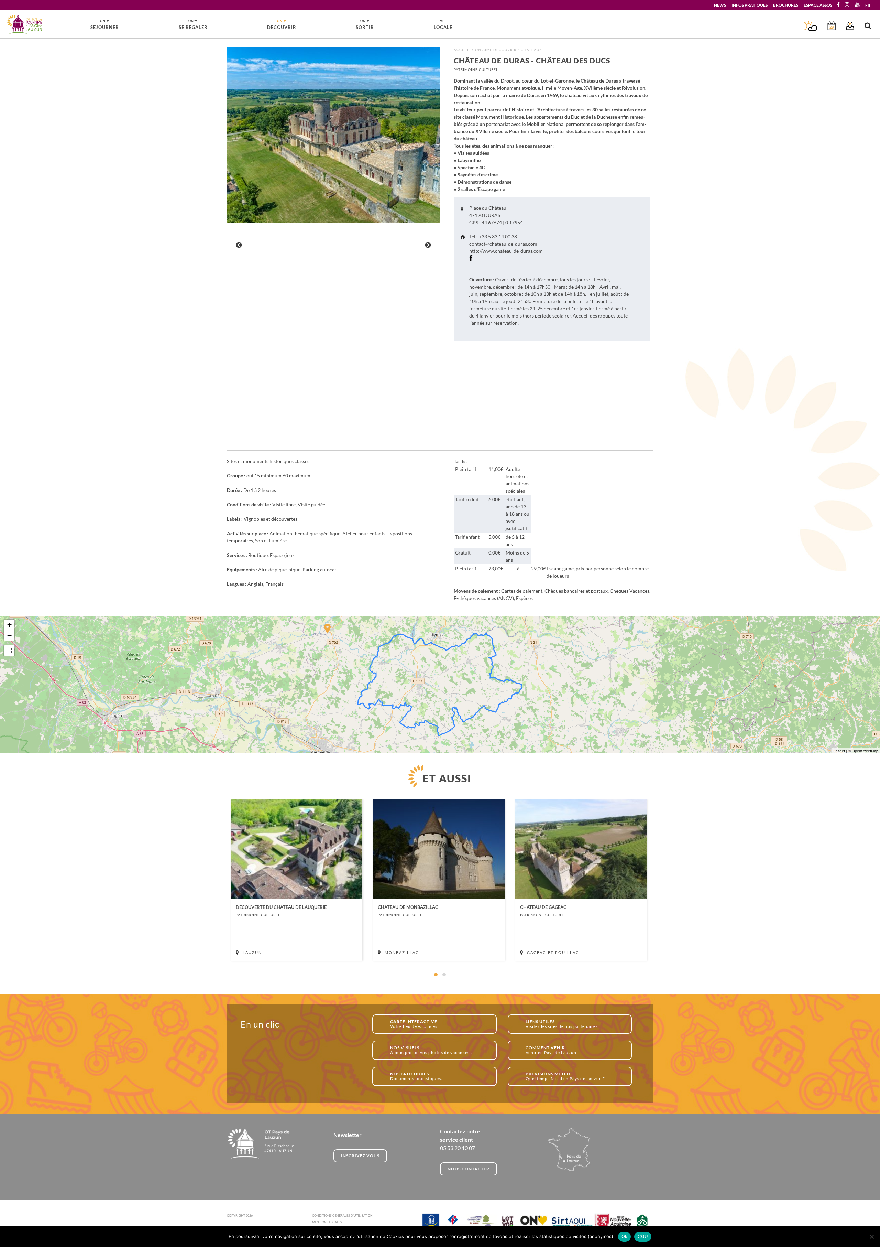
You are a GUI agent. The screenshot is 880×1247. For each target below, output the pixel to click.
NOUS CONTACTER (469, 1168)
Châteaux (531, 49)
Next (428, 245)
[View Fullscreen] (9, 650)
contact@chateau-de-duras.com (503, 244)
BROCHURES (785, 5)
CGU (643, 1236)
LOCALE (443, 24)
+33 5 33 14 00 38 (498, 236)
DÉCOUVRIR (281, 24)
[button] (436, 974)
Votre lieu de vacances (413, 1024)
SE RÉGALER (193, 24)
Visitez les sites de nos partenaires (562, 1024)
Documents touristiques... (417, 1076)
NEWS (720, 5)
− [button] (9, 635)
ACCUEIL (462, 49)
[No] (871, 1236)
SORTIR (365, 24)
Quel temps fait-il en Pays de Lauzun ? (565, 1076)
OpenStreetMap (865, 750)
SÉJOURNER (104, 24)
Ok (625, 1236)
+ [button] (9, 625)
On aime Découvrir (495, 49)
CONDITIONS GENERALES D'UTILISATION (342, 1215)
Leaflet (839, 750)
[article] (296, 880)
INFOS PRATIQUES (750, 5)
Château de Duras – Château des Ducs (25, 24)
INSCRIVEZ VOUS (360, 1155)
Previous (238, 245)
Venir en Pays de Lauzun (551, 1050)
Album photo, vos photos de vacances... (432, 1050)
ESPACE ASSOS (818, 5)
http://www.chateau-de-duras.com (506, 251)
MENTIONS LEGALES (327, 1222)
